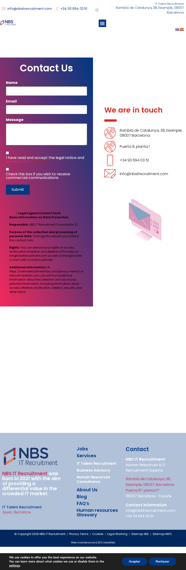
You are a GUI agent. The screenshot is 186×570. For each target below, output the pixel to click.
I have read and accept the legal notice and (45, 159)
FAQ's (83, 503)
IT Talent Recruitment (96, 463)
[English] (177, 29)
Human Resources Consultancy (93, 479)
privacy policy (18, 161)
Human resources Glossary (97, 512)
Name (11, 83)
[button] (102, 23)
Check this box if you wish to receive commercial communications (38, 176)
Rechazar (162, 561)
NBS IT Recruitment (24, 473)
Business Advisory (93, 470)
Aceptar (134, 561)
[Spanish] (182, 29)
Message (14, 120)
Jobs (82, 449)
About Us (87, 490)
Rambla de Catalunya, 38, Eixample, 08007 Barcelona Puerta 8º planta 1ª (150, 484)
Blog (82, 496)
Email (11, 101)
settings (14, 566)
